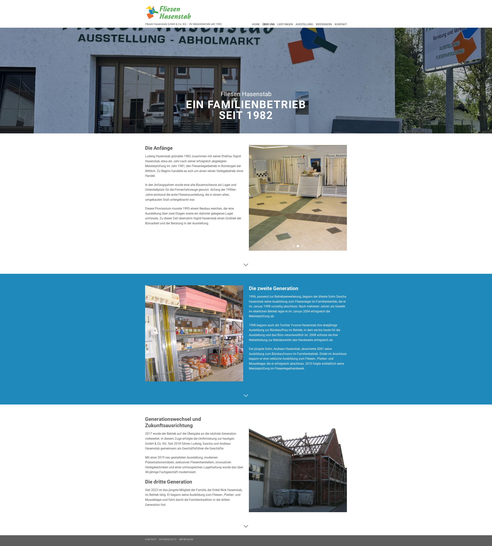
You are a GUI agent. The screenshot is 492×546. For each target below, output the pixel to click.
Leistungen (285, 24)
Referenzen (324, 24)
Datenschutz (168, 539)
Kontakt (341, 24)
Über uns (268, 24)
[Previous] (255, 197)
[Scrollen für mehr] (246, 265)
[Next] (340, 197)
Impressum (186, 539)
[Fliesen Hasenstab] (168, 12)
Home (256, 24)
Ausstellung (304, 24)
